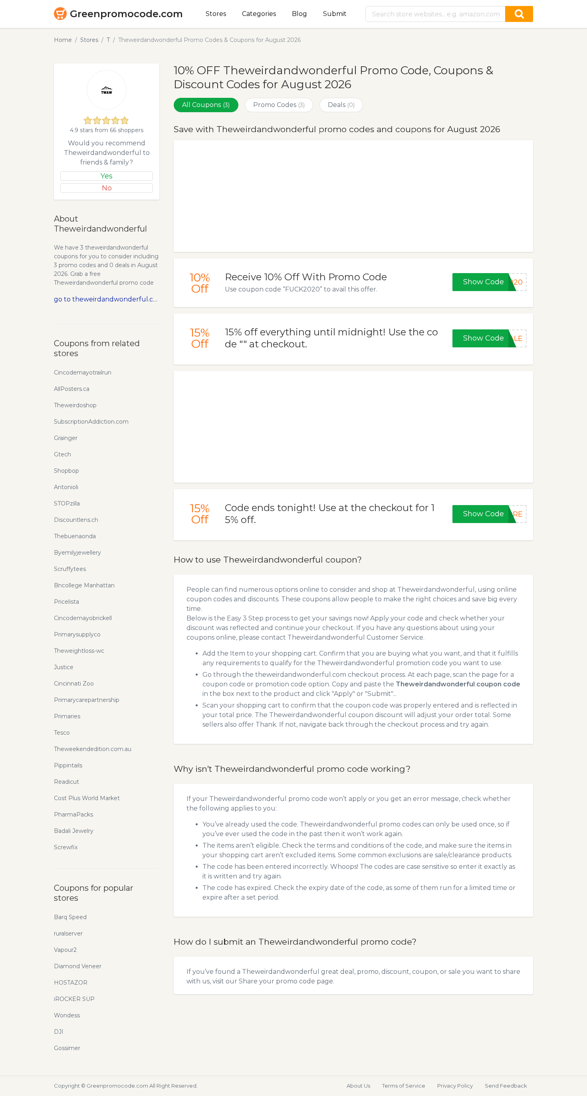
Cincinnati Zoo (74, 683)
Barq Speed (70, 917)
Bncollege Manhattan (84, 585)
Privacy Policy (455, 1085)
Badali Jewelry (73, 830)
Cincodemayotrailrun (82, 372)
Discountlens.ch (76, 519)
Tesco (62, 732)
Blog (299, 14)
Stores (216, 14)
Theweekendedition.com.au (92, 749)
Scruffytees (70, 569)
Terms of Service (403, 1085)
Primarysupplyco (77, 634)
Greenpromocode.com (126, 14)
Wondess (67, 1015)
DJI (58, 1031)
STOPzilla (67, 503)
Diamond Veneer (77, 966)
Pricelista (66, 601)
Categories (259, 14)
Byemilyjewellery (77, 552)
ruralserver (68, 933)
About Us (358, 1085)
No (107, 188)
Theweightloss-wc (79, 650)
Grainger (65, 438)
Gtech (62, 454)
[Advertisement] (353, 196)
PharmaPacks (73, 814)
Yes (107, 176)
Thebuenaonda (75, 536)
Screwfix (65, 847)
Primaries (67, 716)
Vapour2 (65, 949)
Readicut (66, 781)
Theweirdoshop (75, 405)
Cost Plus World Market (87, 798)
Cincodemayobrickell (83, 618)
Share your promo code (277, 981)
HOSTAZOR (70, 982)
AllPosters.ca (71, 388)
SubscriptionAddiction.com (91, 421)
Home (63, 40)
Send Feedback (506, 1085)
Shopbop (66, 470)
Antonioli (66, 487)
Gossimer (67, 1048)
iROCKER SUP (74, 999)
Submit (335, 14)
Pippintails (68, 765)
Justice (63, 667)
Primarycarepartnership (86, 700)
